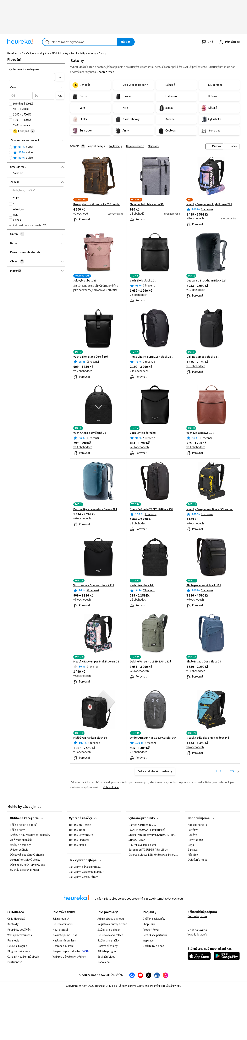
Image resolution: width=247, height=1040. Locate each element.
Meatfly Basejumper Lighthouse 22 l (209, 204)
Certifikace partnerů (155, 935)
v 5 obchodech (138, 295)
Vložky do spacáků (21, 840)
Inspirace (148, 941)
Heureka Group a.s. (106, 986)
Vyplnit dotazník (197, 935)
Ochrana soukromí (63, 946)
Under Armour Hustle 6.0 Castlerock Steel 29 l (155, 738)
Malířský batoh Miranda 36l (147, 204)
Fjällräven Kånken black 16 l (90, 738)
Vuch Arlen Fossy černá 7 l (89, 433)
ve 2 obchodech (82, 371)
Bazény (192, 835)
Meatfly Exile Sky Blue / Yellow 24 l (207, 738)
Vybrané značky (80, 818)
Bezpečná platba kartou (66, 951)
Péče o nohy (17, 830)
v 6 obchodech (82, 519)
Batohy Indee (77, 830)
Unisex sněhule (19, 850)
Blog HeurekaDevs (18, 951)
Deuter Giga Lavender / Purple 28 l (95, 509)
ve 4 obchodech (82, 447)
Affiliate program (107, 951)
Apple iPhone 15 (197, 825)
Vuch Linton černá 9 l (143, 433)
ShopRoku (149, 924)
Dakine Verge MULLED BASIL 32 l (150, 662)
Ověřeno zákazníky (154, 919)
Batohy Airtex (77, 845)
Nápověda (103, 962)
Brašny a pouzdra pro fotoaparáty (30, 835)
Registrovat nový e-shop (112, 924)
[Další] (238, 771)
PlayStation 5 (196, 840)
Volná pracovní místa (19, 935)
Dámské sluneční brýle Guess (27, 865)
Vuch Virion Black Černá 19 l (90, 357)
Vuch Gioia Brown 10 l (200, 433)
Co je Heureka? (16, 919)
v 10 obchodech (195, 290)
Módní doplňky (60, 53)
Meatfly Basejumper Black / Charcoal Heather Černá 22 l (211, 509)
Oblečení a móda (197, 860)
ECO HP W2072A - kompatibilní (147, 830)
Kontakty (13, 924)
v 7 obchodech (82, 752)
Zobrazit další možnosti (27, 225)
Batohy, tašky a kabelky (83, 53)
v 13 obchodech (195, 671)
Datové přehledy (107, 946)
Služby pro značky (108, 941)
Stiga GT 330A (137, 840)
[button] (32, 77)
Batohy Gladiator (79, 840)
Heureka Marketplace (110, 935)
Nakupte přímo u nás (64, 935)
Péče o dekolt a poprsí (23, 825)
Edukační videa (106, 957)
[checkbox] (10, 104)
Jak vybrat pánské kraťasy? (85, 867)
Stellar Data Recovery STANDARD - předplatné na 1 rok (153, 835)
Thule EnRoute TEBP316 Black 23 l (151, 509)
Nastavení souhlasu (64, 941)
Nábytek (193, 855)
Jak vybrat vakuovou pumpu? (86, 872)
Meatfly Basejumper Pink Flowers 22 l (96, 662)
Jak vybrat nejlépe (82, 860)
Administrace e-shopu (110, 919)
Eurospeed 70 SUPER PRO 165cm (148, 850)
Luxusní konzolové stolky (25, 860)
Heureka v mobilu (62, 924)
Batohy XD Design (80, 825)
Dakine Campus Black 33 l (202, 357)
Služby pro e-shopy (108, 930)
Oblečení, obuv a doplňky (35, 53)
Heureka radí (60, 930)
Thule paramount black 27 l (203, 585)
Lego (191, 845)
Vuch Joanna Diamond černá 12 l (93, 585)
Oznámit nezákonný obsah (23, 957)
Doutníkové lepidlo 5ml (142, 845)
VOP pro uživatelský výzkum (69, 957)
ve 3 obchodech (139, 447)
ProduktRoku (151, 930)
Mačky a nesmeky (20, 845)
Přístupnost (14, 962)
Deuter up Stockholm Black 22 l (206, 281)
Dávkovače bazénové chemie (27, 855)
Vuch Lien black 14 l (142, 585)
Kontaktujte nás (197, 916)
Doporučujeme (199, 818)
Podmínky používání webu (165, 986)
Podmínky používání (19, 930)
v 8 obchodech (195, 219)
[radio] (10, 147)
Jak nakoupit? (60, 919)
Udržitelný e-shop (153, 946)
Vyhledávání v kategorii (24, 69)
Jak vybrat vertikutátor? (83, 877)
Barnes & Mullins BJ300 (142, 825)
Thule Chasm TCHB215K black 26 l (151, 357)
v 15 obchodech (139, 371)
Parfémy (193, 830)
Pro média (13, 941)
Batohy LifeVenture (81, 835)
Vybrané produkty (142, 818)
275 (232, 771)
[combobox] (79, 42)
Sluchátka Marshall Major (24, 870)
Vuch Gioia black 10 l (143, 281)
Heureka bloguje (17, 946)
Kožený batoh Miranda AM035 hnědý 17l (98, 204)
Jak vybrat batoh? (84, 281)
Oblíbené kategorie (24, 818)
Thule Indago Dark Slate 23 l (204, 662)
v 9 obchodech (138, 524)
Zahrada (193, 850)
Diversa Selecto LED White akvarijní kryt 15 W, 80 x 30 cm (153, 855)
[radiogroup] (36, 152)
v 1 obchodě (80, 214)
